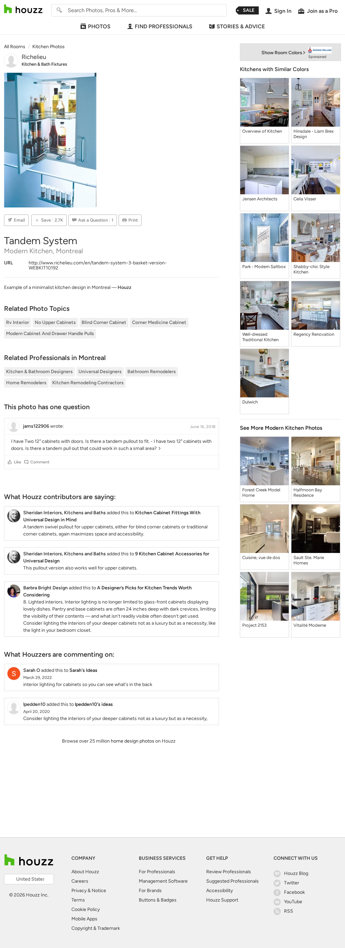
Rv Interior (17, 322)
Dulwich (250, 401)
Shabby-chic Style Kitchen (311, 269)
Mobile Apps (84, 919)
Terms (78, 900)
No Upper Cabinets (55, 322)
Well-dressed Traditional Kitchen (260, 337)
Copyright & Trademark (95, 928)
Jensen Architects (259, 198)
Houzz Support (222, 900)
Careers (79, 881)
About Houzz (85, 872)
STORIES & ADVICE (241, 26)
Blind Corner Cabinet (104, 322)
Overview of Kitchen (262, 131)
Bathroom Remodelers (151, 371)
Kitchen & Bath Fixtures (44, 64)
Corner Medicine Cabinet (159, 322)
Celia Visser (304, 198)
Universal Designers (100, 371)
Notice (99, 890)
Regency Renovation (313, 334)
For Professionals (157, 872)
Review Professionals (228, 872)
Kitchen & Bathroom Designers (39, 371)
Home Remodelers (26, 383)
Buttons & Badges (158, 900)
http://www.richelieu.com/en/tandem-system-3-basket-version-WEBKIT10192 (98, 265)
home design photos (132, 741)
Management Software (163, 881)
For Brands (150, 890)
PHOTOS (99, 26)
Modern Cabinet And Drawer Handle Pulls (50, 333)
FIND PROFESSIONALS (163, 26)
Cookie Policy (85, 909)
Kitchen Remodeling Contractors (88, 383)
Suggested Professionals (232, 881)
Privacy (79, 890)
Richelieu (34, 57)
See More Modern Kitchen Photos (281, 428)
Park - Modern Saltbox (264, 266)
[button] (10, 462)
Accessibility (219, 890)
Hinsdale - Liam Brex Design (313, 134)
